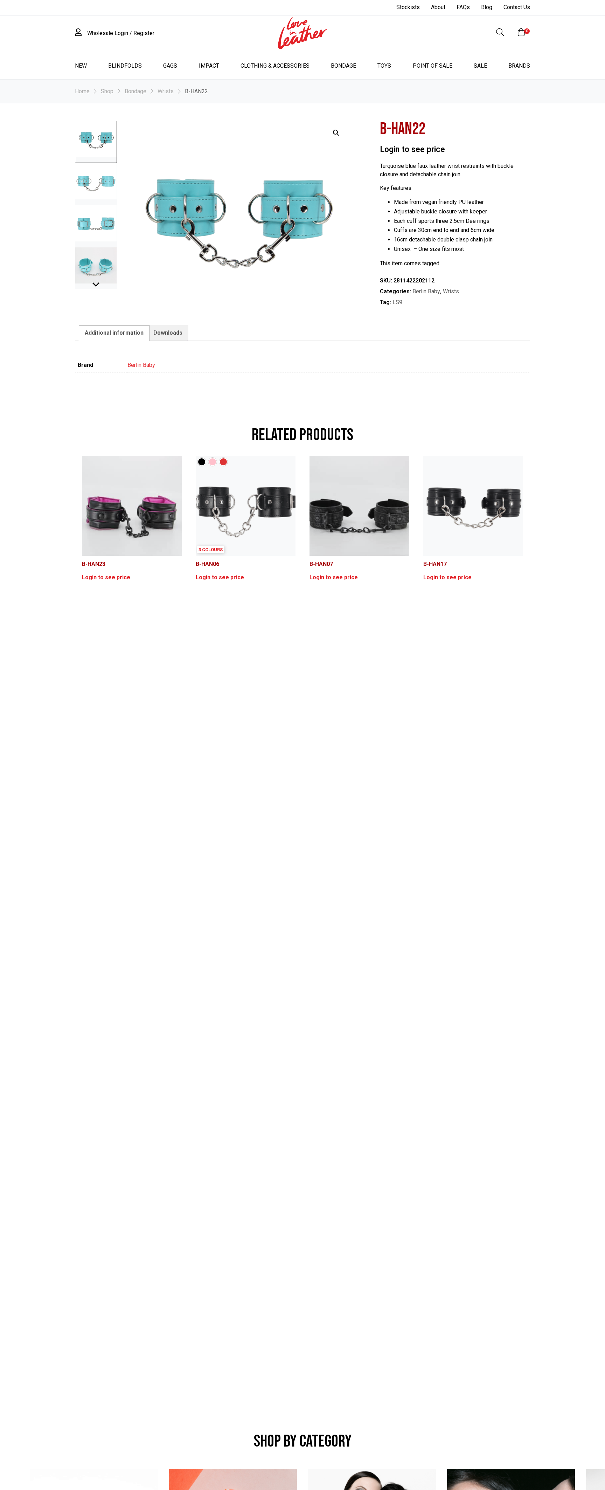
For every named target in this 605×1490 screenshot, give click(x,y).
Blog (486, 7)
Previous (96, 279)
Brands (519, 65)
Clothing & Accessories (275, 65)
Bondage (343, 65)
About (438, 7)
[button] (336, 133)
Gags (170, 65)
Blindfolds (125, 65)
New (81, 65)
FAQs (463, 7)
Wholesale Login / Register (120, 33)
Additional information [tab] (114, 332)
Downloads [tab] (167, 332)
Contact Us (516, 7)
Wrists (166, 91)
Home (82, 91)
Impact (209, 65)
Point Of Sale (432, 65)
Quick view (135, 505)
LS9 (397, 302)
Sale (480, 65)
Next (96, 288)
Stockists (408, 7)
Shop (107, 91)
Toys (384, 65)
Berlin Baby (426, 291)
